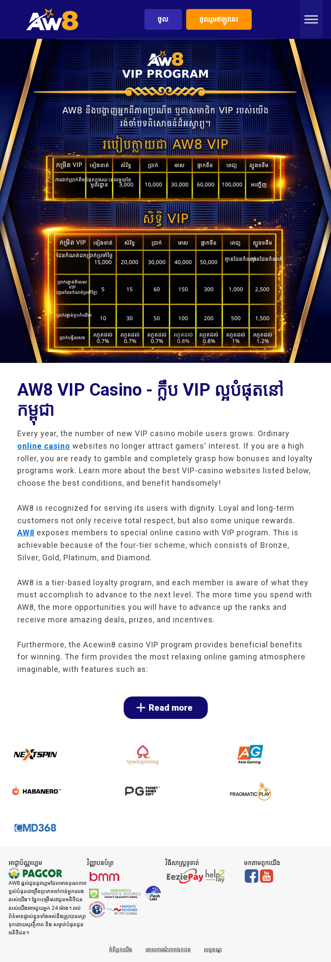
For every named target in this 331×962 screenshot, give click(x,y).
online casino (43, 445)
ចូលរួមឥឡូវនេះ (219, 19)
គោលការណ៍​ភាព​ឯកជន (168, 949)
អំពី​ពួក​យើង (120, 949)
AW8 (25, 532)
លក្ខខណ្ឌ (213, 949)
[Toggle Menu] (311, 19)
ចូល (163, 19)
